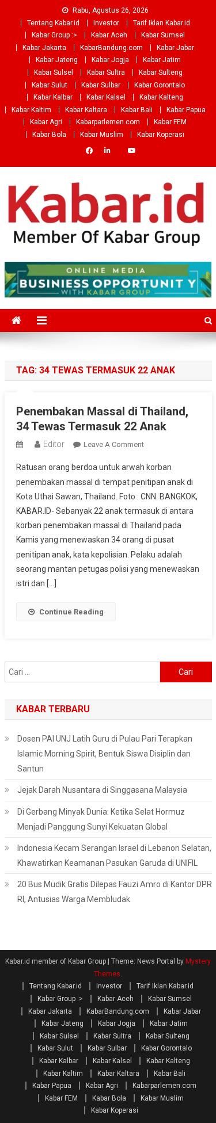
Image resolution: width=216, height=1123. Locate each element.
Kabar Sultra (106, 72)
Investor (106, 23)
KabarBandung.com (111, 48)
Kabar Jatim (162, 60)
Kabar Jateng (57, 60)
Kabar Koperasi (160, 135)
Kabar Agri (46, 122)
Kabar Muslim (101, 135)
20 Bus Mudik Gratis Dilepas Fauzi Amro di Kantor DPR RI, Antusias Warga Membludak (114, 892)
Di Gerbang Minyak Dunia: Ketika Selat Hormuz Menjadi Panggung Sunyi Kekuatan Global (101, 819)
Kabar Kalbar (53, 97)
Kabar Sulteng (161, 72)
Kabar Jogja (110, 60)
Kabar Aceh (109, 35)
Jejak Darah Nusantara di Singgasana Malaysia (102, 789)
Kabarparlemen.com (108, 122)
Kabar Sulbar (100, 85)
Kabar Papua (186, 110)
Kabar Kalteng (161, 97)
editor (54, 444)
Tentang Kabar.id (53, 23)
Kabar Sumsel (163, 35)
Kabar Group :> (54, 35)
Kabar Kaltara (86, 110)
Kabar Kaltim (31, 110)
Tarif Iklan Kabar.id (161, 23)
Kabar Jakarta (44, 48)
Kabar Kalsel (106, 97)
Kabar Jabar (175, 48)
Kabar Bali (137, 110)
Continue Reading (71, 612)
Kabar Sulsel (53, 72)
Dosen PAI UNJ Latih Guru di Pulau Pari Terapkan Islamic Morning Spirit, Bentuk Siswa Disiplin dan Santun (104, 753)
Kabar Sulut (49, 85)
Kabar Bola (49, 135)
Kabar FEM (170, 122)
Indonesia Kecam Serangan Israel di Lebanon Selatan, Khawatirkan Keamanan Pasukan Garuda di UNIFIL (114, 855)
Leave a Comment (114, 444)
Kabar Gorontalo (159, 85)
